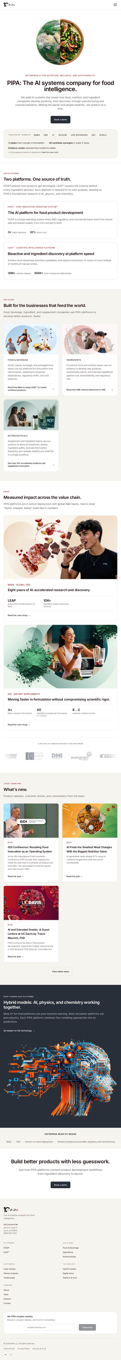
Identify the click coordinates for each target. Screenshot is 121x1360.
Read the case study (50, 152)
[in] (6, 1354)
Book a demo (60, 119)
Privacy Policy (24, 1349)
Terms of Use (9, 1349)
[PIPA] (9, 5)
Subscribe (87, 1327)
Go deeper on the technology (18, 1030)
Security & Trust (39, 1349)
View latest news (60, 971)
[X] (11, 1354)
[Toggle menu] (115, 4)
